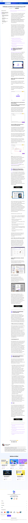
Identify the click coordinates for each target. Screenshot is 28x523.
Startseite (11, 10)
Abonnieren (9, 515)
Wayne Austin (10, 8)
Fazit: (2, 23)
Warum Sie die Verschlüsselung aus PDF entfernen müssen (5, 21)
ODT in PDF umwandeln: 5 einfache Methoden (18, 431)
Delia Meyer (4, 468)
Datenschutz (13, 519)
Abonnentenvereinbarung (22, 519)
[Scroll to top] (26, 521)
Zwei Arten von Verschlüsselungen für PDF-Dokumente (5, 18)
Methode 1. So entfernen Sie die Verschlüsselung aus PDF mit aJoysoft (5, 13)
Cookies (25, 519)
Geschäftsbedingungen (17, 519)
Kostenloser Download (18, 419)
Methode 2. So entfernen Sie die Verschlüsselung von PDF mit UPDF (5, 16)
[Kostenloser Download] (18, 187)
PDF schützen (15, 10)
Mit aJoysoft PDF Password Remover (16, 52)
